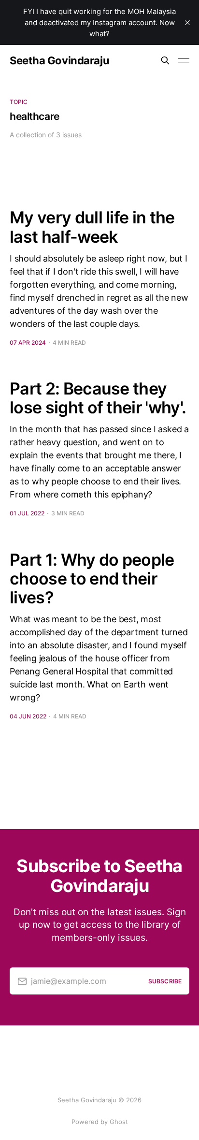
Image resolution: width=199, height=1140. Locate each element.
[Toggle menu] (183, 60)
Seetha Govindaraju (59, 60)
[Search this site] (165, 60)
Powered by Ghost (99, 1121)
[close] (187, 22)
